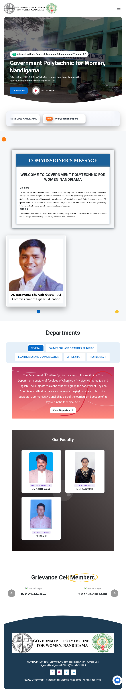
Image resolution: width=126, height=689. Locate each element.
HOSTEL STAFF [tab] (98, 356)
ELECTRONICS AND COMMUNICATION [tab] (38, 356)
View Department (63, 410)
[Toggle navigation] (118, 8)
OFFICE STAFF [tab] (74, 356)
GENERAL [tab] (36, 348)
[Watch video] (36, 90)
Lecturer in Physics (41, 532)
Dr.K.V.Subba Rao (24, 594)
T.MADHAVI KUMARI (83, 594)
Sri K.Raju (41, 536)
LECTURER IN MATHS (85, 485)
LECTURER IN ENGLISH (41, 485)
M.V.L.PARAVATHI (85, 489)
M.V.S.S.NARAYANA (41, 489)
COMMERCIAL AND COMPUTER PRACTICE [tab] (71, 348)
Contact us (18, 90)
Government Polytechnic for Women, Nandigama (57, 679)
